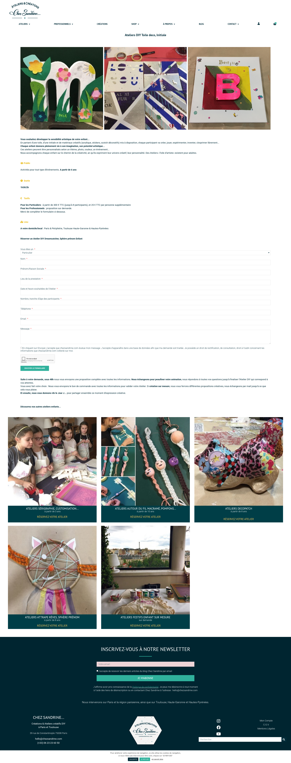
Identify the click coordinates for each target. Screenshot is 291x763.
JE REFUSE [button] (145, 759)
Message (25, 329)
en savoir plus (157, 759)
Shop (134, 24)
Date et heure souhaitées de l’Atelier (38, 289)
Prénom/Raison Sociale (32, 269)
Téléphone (25, 309)
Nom (23, 259)
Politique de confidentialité (145, 687)
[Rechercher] (283, 739)
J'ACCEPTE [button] (133, 759)
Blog (201, 24)
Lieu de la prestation (30, 279)
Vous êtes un (27, 249)
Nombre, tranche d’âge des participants (40, 299)
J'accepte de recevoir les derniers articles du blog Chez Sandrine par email (135, 671)
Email (23, 319)
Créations (102, 24)
